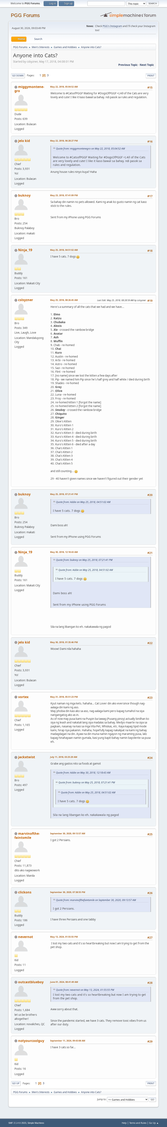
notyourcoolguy (31, 1040)
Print (150, 75)
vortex (23, 697)
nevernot (25, 937)
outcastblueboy (31, 982)
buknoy (24, 195)
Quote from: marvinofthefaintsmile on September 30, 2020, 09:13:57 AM (96, 900)
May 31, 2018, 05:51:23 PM (64, 696)
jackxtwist (26, 757)
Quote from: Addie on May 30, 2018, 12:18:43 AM (83, 772)
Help (124, 1122)
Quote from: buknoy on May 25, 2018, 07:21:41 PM (84, 560)
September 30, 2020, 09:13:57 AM (67, 833)
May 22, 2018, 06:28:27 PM (64, 140)
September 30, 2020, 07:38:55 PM (67, 892)
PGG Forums (25, 15)
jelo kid (24, 140)
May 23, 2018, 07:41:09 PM (64, 195)
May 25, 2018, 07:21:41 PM (64, 494)
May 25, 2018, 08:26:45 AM (64, 299)
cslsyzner (25, 300)
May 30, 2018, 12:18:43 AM (64, 551)
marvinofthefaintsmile (27, 835)
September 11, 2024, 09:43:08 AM (67, 1040)
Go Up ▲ (154, 1122)
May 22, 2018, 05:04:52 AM (64, 86)
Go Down (18, 75)
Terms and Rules (137, 1122)
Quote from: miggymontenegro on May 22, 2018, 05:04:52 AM (90, 148)
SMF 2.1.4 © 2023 (17, 1123)
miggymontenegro (29, 88)
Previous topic (128, 65)
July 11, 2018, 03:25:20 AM (63, 756)
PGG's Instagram (112, 26)
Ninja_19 (25, 250)
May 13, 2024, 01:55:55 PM (64, 936)
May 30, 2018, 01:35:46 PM (64, 642)
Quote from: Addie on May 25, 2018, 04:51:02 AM (83, 502)
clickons (24, 892)
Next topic (147, 65)
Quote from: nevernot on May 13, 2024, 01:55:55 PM (85, 990)
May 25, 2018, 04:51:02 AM (64, 249)
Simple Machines (35, 1123)
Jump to (101, 1099)
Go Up (15, 1083)
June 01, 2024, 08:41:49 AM (64, 981)
